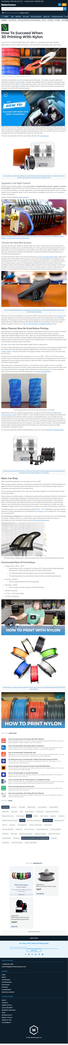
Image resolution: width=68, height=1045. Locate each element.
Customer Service (29, 1)
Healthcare (16, 838)
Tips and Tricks (12, 20)
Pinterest (39, 954)
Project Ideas (48, 825)
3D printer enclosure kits (41, 520)
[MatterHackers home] (8, 5)
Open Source (44, 816)
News (4, 977)
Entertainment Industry (52, 811)
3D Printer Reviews (17, 842)
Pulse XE (60, 316)
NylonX (40, 511)
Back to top (34, 938)
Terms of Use (6, 1020)
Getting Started (6, 838)
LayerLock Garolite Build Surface (47, 257)
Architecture (5, 842)
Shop (3, 975)
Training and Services (57, 16)
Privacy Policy (7, 1017)
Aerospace (5, 833)
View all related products (34, 931)
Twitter (28, 954)
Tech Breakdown (22, 825)
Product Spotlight (55, 829)
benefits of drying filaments (55, 430)
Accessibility (6, 1022)
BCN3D (36, 816)
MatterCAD (5, 811)
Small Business (53, 807)
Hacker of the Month (30, 842)
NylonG (63, 511)
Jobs (3, 1012)
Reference (19, 829)
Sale (12, 16)
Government (6, 989)
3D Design (57, 20)
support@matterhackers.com (14, 967)
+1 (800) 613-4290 (39, 1)
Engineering (39, 811)
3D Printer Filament (36, 16)
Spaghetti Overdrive (40, 833)
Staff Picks (18, 16)
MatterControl (31, 807)
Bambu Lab (46, 16)
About (4, 1000)
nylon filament (44, 136)
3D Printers (26, 16)
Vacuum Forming (29, 829)
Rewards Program (8, 1010)
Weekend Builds (59, 820)
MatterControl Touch (8, 816)
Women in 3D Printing (36, 825)
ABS (22, 82)
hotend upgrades (23, 197)
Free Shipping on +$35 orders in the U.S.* (12, 1)
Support (5, 987)
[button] (34, 13)
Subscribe (34, 950)
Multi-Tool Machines (54, 833)
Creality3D (54, 838)
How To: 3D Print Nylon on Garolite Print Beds (37, 324)
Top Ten (4, 825)
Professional (7, 982)
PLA (17, 82)
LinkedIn (35, 954)
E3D (21, 811)
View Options (40, 893)
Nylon (38, 80)
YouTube (42, 954)
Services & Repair (8, 992)
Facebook (25, 954)
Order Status (7, 1005)
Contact (5, 1002)
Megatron (53, 816)
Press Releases (42, 807)
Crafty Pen (61, 816)
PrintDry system (6, 351)
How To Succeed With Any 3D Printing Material (29, 20)
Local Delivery (7, 1007)
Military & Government (26, 833)
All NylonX (4, 20)
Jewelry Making (29, 811)
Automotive (14, 811)
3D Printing (50, 20)
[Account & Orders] (59, 4)
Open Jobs (14, 833)
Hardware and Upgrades (34, 820)
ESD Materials (20, 816)
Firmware (13, 807)
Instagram (32, 954)
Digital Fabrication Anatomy (10, 820)
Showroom (6, 980)
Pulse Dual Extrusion (42, 829)
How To (44, 20)
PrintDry (32, 351)
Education (12, 825)
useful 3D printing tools (43, 371)
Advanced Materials (7, 829)
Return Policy (7, 1015)
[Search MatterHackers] (65, 9)
